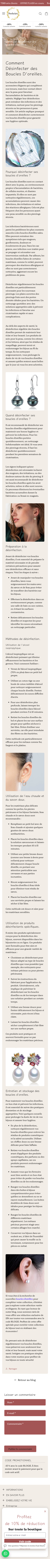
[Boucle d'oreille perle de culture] (25, 1067)
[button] (3, 13)
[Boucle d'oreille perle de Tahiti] (25, 148)
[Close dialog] (45, 1511)
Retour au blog (27, 1379)
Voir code (25, 1541)
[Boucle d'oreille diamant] (25, 522)
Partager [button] (13, 1368)
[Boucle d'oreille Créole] (25, 772)
